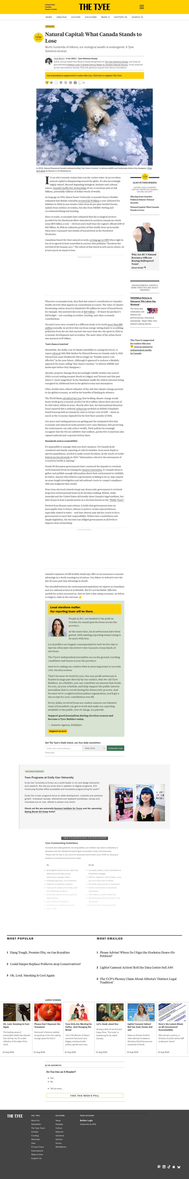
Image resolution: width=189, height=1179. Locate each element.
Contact (34, 1131)
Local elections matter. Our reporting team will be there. (71, 609)
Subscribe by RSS (88, 1124)
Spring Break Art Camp (36, 811)
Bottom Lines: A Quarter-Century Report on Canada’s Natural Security (98, 64)
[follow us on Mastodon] (61, 82)
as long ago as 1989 (99, 239)
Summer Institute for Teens (68, 808)
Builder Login (86, 1120)
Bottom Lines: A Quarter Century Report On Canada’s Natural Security (145, 189)
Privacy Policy (37, 1146)
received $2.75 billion (89, 200)
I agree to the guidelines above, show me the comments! (84, 838)
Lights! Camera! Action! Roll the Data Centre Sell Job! (136, 967)
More (104, 17)
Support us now (57, 731)
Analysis (62, 17)
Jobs (33, 1143)
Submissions (37, 1150)
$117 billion (89, 311)
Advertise (35, 1139)
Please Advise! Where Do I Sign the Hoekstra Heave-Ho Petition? (137, 954)
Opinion (50, 26)
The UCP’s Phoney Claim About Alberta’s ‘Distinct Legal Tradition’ (138, 980)
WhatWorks (61, 1146)
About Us (35, 1120)
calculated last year (72, 398)
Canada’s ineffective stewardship (69, 187)
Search (136, 17)
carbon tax (81, 408)
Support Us (120, 17)
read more (138, 267)
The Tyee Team (38, 1128)
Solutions (91, 17)
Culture (75, 17)
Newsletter (36, 1124)
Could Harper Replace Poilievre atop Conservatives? (45, 964)
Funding (35, 1135)
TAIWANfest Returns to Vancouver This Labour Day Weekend (143, 301)
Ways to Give (37, 1154)
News (49, 17)
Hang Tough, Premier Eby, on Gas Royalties (40, 952)
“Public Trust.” (116, 499)
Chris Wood (59, 58)
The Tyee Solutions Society (116, 61)
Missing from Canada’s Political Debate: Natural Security (142, 199)
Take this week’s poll (84, 1095)
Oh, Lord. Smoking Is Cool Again (32, 975)
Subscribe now (115, 748)
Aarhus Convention (92, 469)
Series (58, 1143)
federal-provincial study (57, 457)
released (56, 353)
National (59, 1131)
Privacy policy (49, 752)
